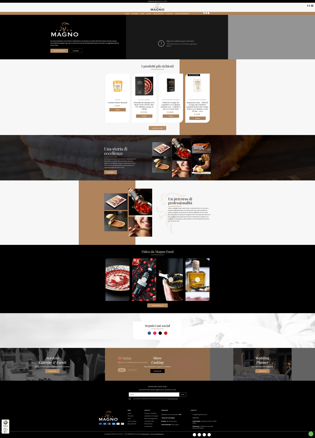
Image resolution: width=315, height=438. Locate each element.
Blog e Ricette (158, 14)
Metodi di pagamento (151, 418)
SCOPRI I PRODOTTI (59, 51)
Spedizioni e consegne (151, 416)
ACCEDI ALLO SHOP (157, 128)
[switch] (5, 432)
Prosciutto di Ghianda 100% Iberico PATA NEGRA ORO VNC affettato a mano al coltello (144, 105)
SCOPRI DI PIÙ (52, 371)
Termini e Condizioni (150, 413)
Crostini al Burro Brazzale (117, 102)
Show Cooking (132, 421)
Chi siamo (134, 14)
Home (127, 14)
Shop (142, 14)
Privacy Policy (148, 424)
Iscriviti (182, 394)
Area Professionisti (182, 14)
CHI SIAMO (76, 51)
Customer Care (149, 421)
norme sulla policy (172, 399)
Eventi (149, 14)
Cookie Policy (148, 426)
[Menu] (8, 421)
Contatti (169, 14)
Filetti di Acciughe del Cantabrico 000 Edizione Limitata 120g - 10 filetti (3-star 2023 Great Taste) (171, 105)
